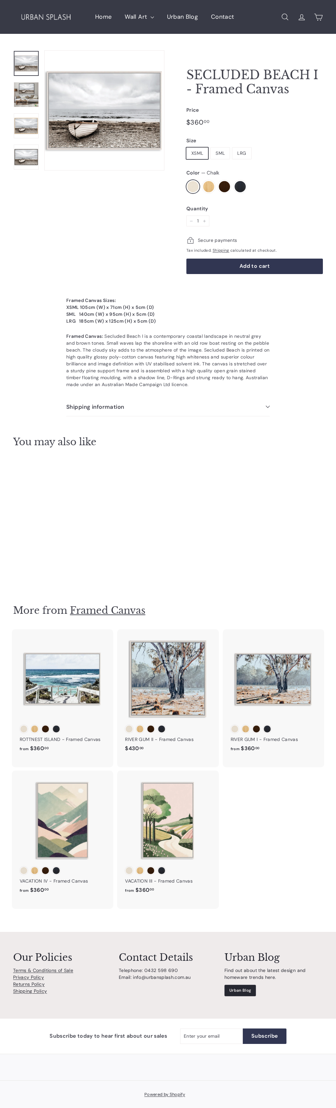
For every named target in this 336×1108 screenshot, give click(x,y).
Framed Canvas (107, 610)
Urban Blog (182, 17)
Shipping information (95, 406)
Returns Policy (29, 984)
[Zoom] (104, 110)
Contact (222, 17)
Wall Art (137, 17)
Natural (208, 186)
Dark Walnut (224, 186)
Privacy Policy (28, 977)
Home (103, 17)
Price (192, 110)
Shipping (221, 250)
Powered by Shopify (164, 1094)
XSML (197, 153)
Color (203, 173)
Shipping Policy (30, 991)
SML (220, 153)
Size (191, 140)
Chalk (193, 186)
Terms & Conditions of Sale (43, 970)
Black (240, 186)
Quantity (197, 208)
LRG (241, 153)
